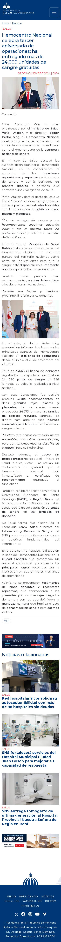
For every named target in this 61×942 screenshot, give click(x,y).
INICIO (11, 896)
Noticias (17, 23)
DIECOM (50, 901)
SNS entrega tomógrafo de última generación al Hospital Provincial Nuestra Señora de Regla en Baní (30, 817)
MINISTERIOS (30, 905)
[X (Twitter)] (16, 914)
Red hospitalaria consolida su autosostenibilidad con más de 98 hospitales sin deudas (29, 702)
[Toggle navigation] (54, 12)
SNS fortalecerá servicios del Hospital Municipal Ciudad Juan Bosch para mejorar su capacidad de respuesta (29, 758)
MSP (6, 620)
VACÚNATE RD (32, 901)
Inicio (5, 23)
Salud (7, 28)
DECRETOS (12, 901)
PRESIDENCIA (28, 896)
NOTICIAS (47, 896)
